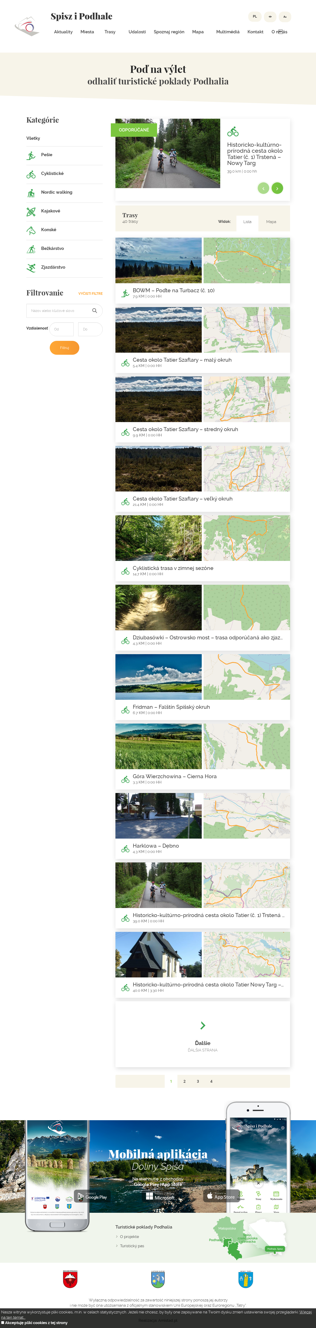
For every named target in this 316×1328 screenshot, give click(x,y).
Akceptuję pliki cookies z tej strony (36, 1323)
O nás (279, 31)
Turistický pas (132, 1246)
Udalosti (137, 31)
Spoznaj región (169, 31)
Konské (48, 229)
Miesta (87, 31)
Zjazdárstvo (52, 267)
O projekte (129, 1236)
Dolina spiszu (27, 26)
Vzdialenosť (37, 328)
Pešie (46, 154)
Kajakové (50, 211)
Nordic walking (56, 192)
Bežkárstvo (52, 248)
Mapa (198, 31)
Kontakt (255, 31)
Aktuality (63, 31)
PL (255, 17)
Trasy (110, 31)
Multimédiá (228, 31)
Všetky (33, 138)
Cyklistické (52, 173)
